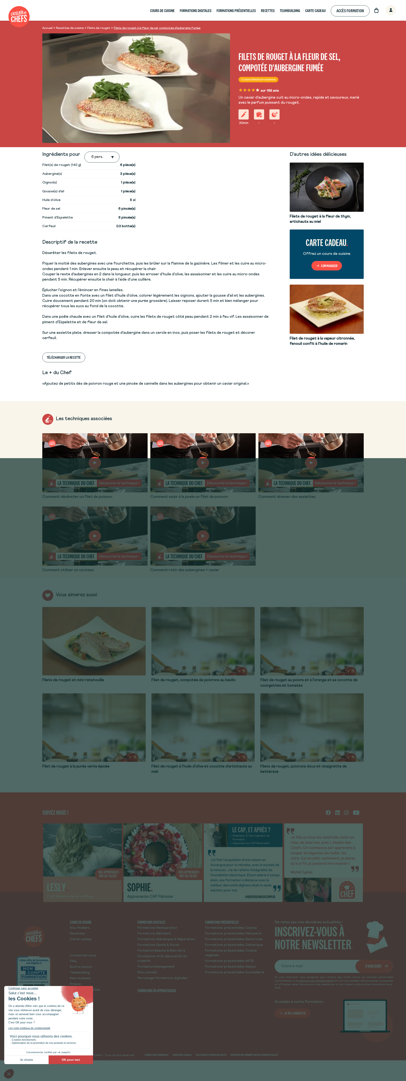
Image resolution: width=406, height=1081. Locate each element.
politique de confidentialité (316, 981)
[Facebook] (328, 812)
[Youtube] (356, 812)
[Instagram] (346, 812)
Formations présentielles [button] (236, 10)
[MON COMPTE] (386, 10)
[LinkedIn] (337, 812)
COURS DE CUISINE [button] (162, 10)
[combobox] (91, 157)
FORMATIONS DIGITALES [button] (195, 10)
